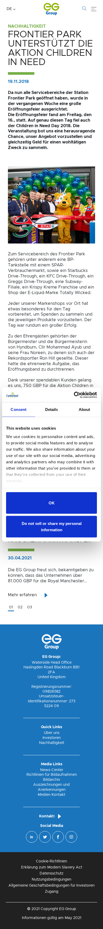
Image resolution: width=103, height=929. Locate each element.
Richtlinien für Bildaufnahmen (51, 775)
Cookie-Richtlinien (51, 861)
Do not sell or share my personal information (52, 526)
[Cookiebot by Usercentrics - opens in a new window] (74, 394)
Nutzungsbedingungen (51, 879)
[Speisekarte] (93, 9)
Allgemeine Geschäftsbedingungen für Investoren (51, 885)
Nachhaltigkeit (51, 743)
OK (52, 503)
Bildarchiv (51, 780)
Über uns (51, 733)
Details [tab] (51, 409)
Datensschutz (51, 873)
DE (9, 9)
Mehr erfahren (22, 595)
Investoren (52, 738)
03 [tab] (29, 607)
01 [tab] (11, 607)
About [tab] (84, 409)
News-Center (51, 770)
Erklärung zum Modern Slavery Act (51, 867)
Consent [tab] (18, 409)
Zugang (51, 891)
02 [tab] (20, 607)
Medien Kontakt (51, 795)
